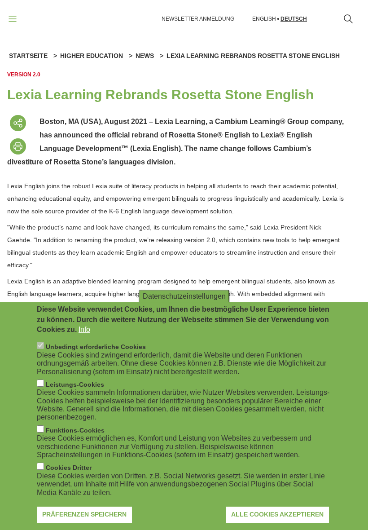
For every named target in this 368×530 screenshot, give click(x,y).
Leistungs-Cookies (75, 384)
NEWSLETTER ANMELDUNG (198, 19)
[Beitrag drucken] (18, 146)
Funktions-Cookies (75, 430)
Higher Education (91, 55)
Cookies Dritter (69, 467)
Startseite (28, 55)
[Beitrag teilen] (18, 123)
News (145, 55)
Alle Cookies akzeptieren (277, 514)
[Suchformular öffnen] (348, 19)
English (264, 19)
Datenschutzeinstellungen (184, 296)
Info (84, 329)
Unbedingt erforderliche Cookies (96, 346)
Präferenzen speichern (84, 514)
